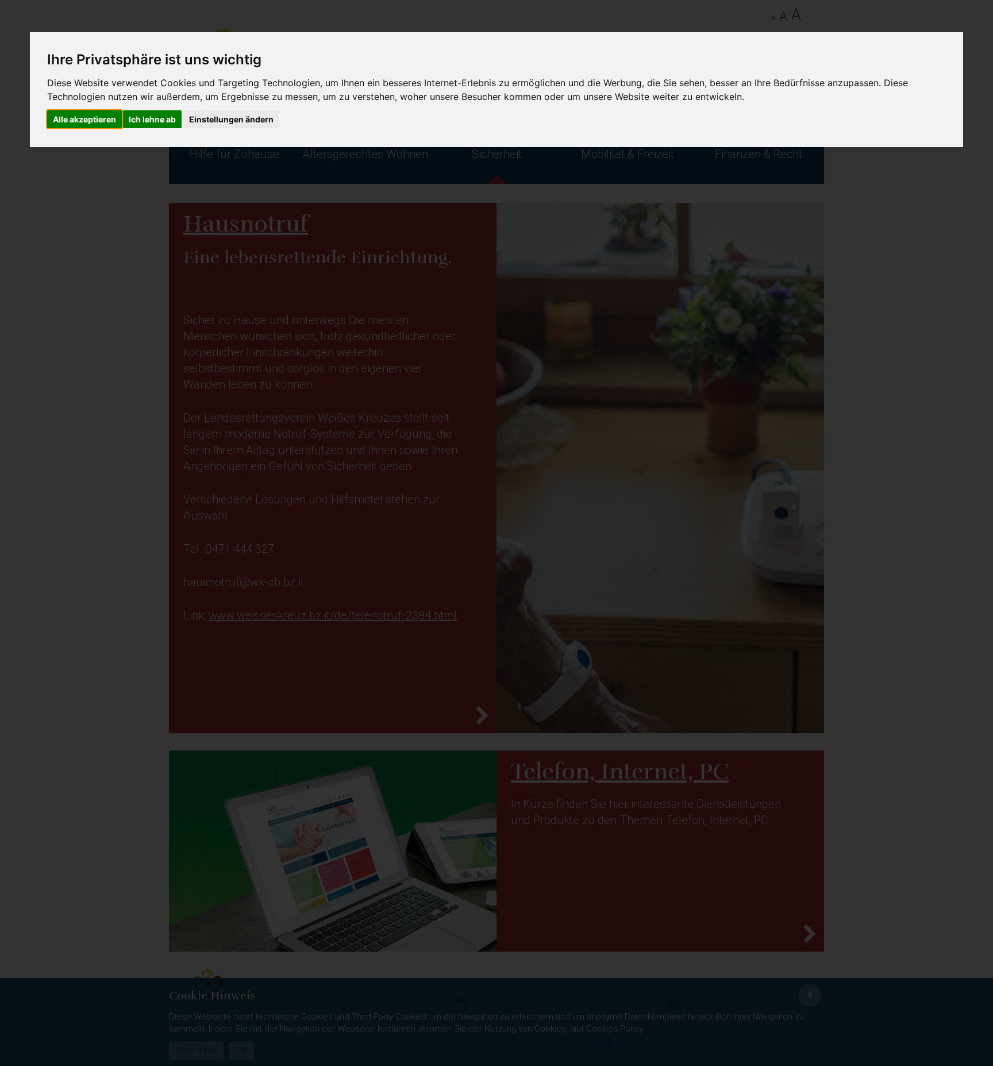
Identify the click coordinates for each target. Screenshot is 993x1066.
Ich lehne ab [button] (152, 119)
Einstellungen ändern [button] (231, 119)
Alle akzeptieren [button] (84, 119)
